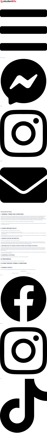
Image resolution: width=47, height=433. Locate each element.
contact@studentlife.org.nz (28, 243)
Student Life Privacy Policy (10, 269)
